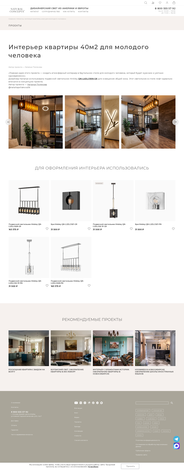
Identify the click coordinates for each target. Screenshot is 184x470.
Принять (130, 466)
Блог (76, 413)
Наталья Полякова (37, 84)
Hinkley (161, 419)
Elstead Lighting (142, 427)
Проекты (77, 422)
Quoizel (147, 423)
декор (151, 415)
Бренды (77, 426)
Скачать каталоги (81, 440)
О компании (15, 402)
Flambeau (140, 419)
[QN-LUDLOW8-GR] (36, 122)
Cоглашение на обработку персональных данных (151, 445)
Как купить (69, 12)
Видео (76, 417)
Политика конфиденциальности (148, 440)
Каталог (34, 12)
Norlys (156, 423)
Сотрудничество (51, 12)
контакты (166, 431)
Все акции (78, 408)
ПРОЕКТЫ (20, 19)
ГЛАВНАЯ (12, 19)
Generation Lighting (143, 431)
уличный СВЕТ (157, 410)
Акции (156, 431)
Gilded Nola (151, 419)
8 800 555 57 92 (165, 8)
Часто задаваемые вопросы (22, 434)
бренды (159, 415)
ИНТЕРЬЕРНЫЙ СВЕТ (143, 410)
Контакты (83, 12)
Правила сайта (141, 455)
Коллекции (78, 431)
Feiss (138, 423)
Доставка (14, 421)
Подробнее (93, 467)
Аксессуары (140, 415)
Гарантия (14, 430)
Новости (77, 436)
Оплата (14, 425)
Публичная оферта (143, 450)
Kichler (154, 427)
